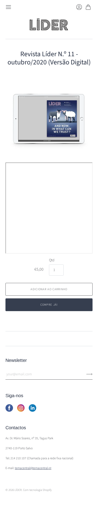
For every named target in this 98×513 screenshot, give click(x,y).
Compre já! (49, 305)
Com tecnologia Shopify (37, 490)
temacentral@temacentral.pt (33, 468)
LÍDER (18, 490)
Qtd (51, 260)
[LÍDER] (49, 24)
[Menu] (8, 7)
